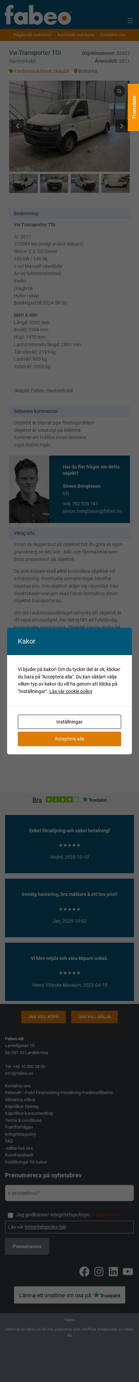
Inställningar (69, 722)
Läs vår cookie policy (70, 691)
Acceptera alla (69, 738)
